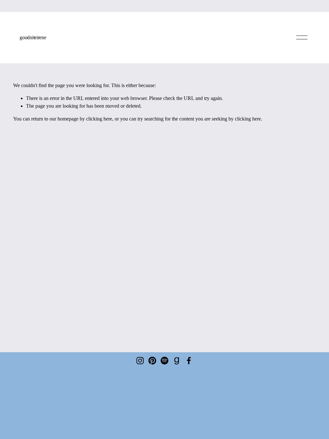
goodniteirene (33, 37)
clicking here (99, 118)
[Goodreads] (177, 360)
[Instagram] (140, 360)
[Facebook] (189, 360)
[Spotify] (164, 360)
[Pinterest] (152, 360)
